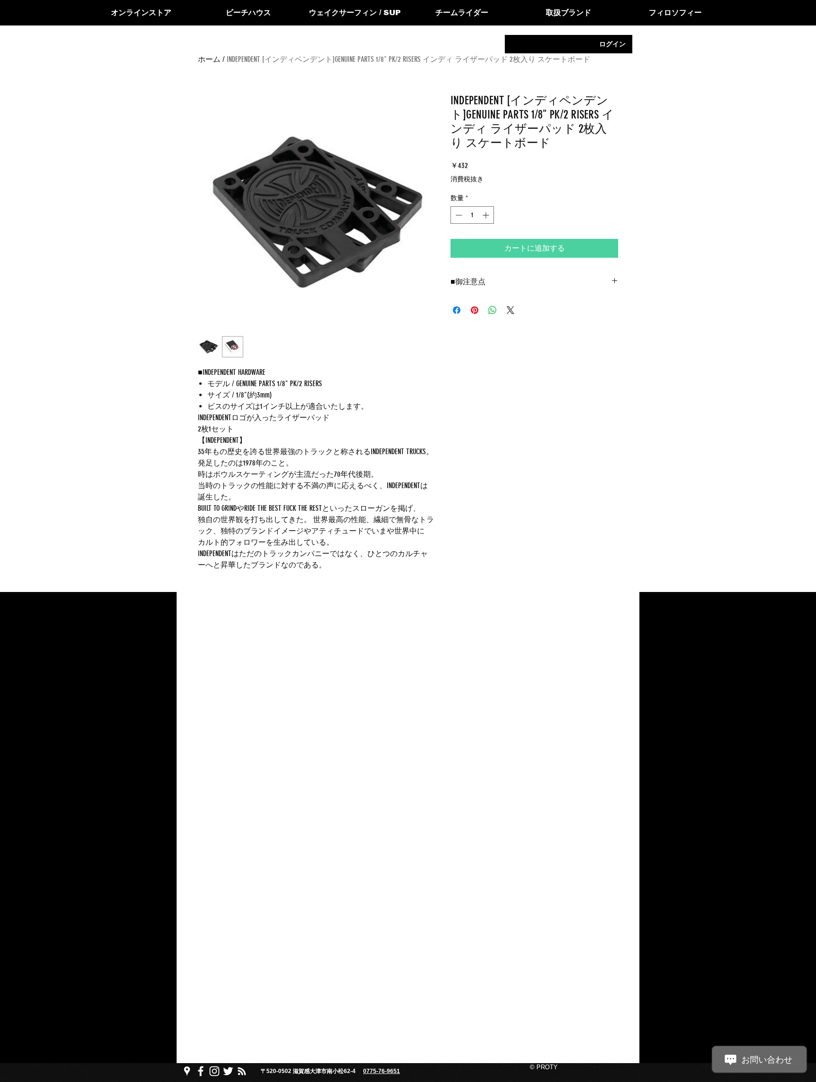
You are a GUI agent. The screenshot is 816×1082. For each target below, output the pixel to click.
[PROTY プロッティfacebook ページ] (200, 1071)
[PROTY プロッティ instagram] (214, 1071)
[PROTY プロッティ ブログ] (241, 1071)
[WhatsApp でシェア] (492, 310)
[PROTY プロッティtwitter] (228, 1071)
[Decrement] (458, 215)
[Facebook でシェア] (456, 310)
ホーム (209, 59)
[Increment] (487, 215)
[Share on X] (510, 310)
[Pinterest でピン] (474, 310)
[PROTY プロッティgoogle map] (187, 1071)
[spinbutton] (472, 215)
